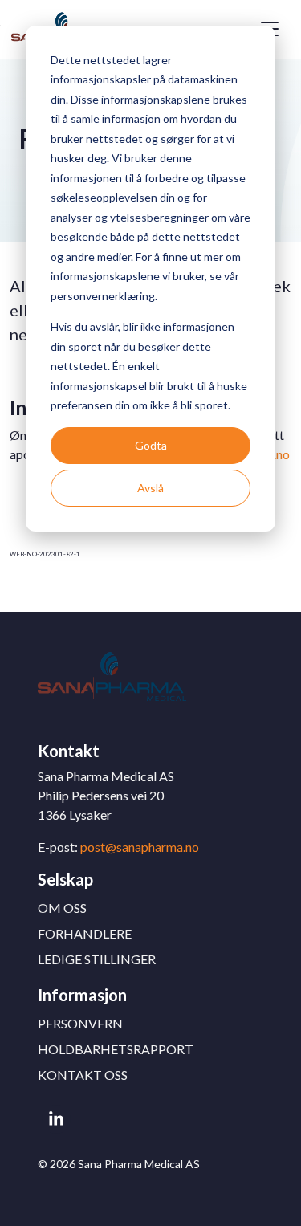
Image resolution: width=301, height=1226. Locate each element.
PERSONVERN (80, 1023)
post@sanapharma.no (139, 846)
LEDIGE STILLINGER (97, 959)
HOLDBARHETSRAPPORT (115, 1049)
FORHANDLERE (85, 933)
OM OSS (62, 907)
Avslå (150, 488)
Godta (151, 445)
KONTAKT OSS (83, 1074)
